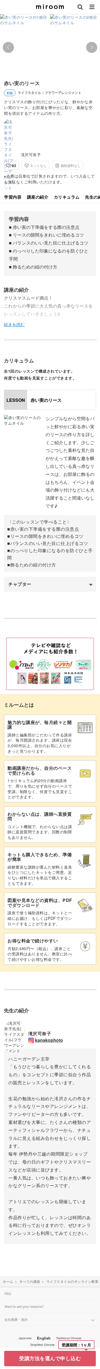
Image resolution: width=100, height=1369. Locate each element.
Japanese (25, 1338)
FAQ (7, 1293)
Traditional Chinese (69, 1338)
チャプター (19, 584)
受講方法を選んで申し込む (50, 1358)
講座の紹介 (38, 197)
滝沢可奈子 (31, 154)
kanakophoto (49, 1040)
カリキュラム (67, 197)
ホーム (8, 1281)
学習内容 (12, 197)
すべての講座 (29, 1281)
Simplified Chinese (42, 1345)
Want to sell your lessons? (24, 1306)
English (44, 1338)
